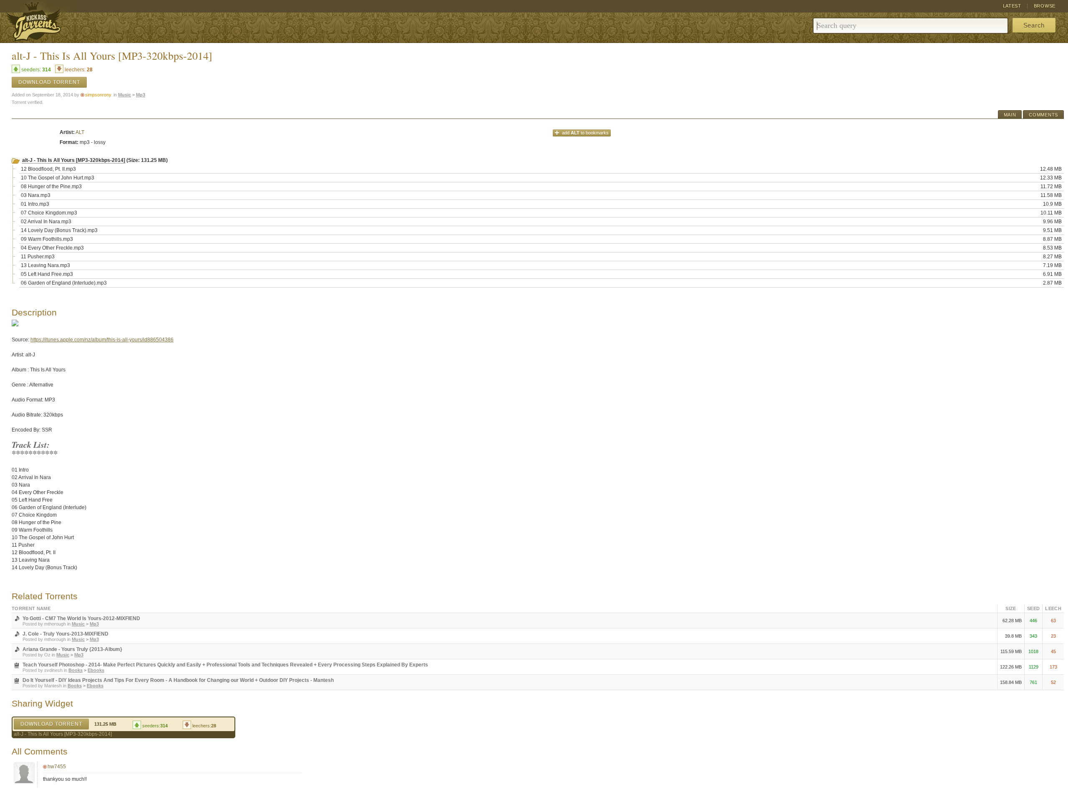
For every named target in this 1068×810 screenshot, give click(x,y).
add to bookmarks (585, 132)
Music (124, 94)
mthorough (55, 623)
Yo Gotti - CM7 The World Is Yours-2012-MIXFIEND (81, 618)
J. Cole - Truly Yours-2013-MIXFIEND (65, 634)
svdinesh (53, 670)
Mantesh (53, 685)
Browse (1044, 5)
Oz (47, 654)
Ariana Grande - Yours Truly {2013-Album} (72, 649)
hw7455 (57, 767)
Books (75, 670)
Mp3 (140, 94)
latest (1012, 5)
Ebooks (96, 670)
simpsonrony (98, 94)
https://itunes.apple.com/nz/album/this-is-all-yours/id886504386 (102, 340)
